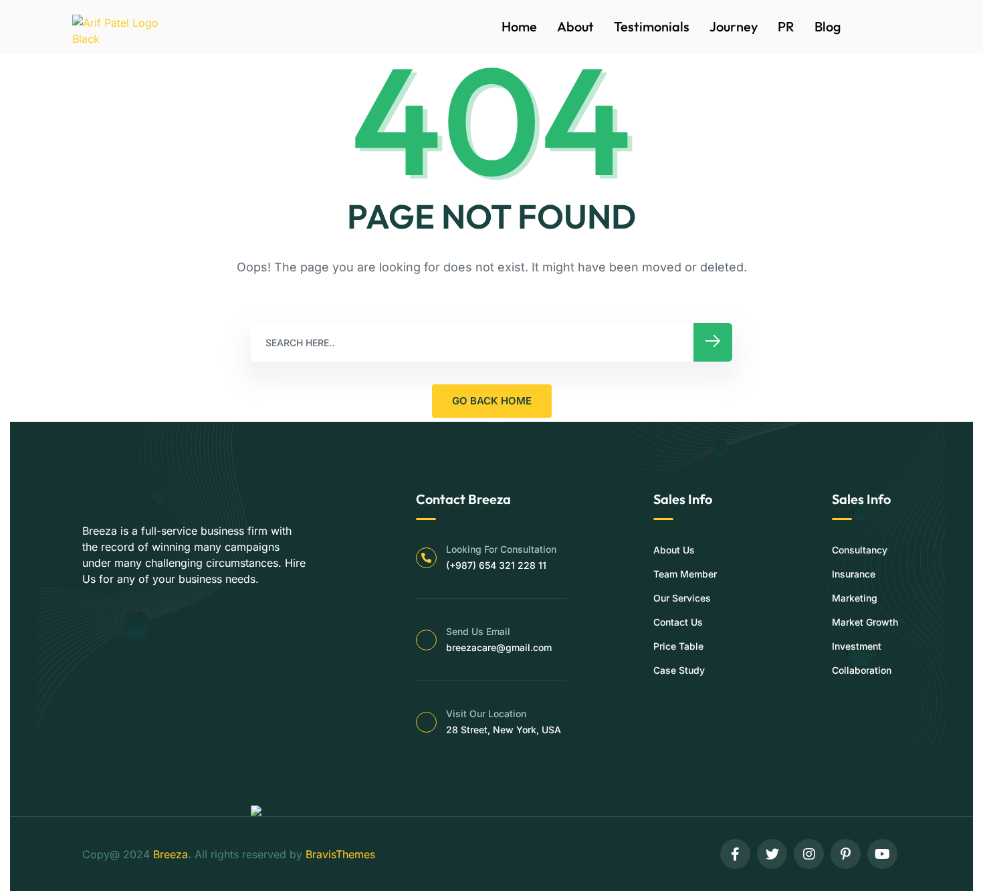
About (575, 26)
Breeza (170, 854)
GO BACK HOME (492, 400)
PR (786, 26)
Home (519, 26)
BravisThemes (340, 854)
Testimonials (651, 26)
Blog (827, 26)
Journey (733, 26)
